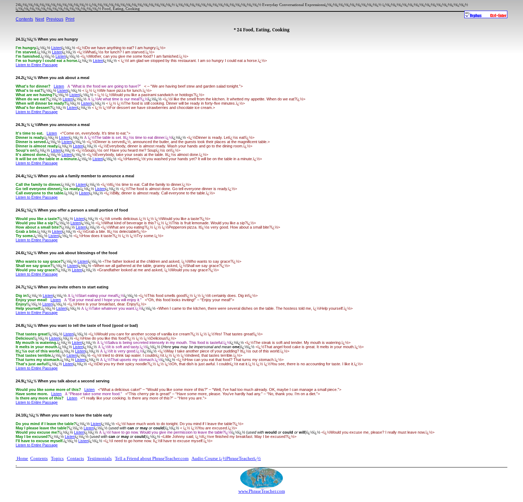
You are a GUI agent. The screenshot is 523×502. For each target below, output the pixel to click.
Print (69, 19)
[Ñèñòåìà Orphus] (485, 14)
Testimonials (99, 458)
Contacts (75, 458)
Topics (57, 458)
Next (39, 19)
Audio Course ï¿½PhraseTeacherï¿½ (226, 458)
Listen (56, 48)
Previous (54, 19)
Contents (24, 19)
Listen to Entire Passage (37, 65)
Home (22, 458)
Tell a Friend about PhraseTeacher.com (152, 458)
